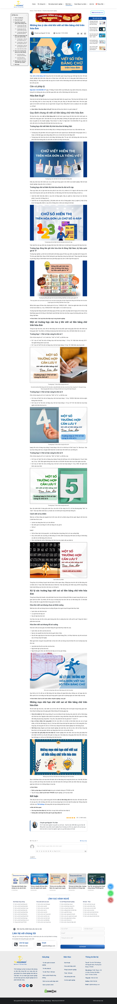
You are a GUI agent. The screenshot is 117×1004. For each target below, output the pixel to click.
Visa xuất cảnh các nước (42, 901)
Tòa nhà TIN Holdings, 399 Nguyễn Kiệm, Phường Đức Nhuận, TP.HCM (93, 965)
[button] (78, 33)
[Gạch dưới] (42, 851)
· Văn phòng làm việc (69, 976)
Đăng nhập (84, 840)
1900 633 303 (94, 978)
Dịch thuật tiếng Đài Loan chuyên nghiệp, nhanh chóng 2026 (94, 42)
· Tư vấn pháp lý (46, 968)
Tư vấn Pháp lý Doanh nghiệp (67, 901)
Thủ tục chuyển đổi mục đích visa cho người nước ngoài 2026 (39, 888)
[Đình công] (44, 851)
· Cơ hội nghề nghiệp (69, 980)
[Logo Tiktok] (31, 985)
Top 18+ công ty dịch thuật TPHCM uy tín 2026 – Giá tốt (94, 35)
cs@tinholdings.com (94, 984)
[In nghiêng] (39, 851)
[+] (59, 851)
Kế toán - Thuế (86, 901)
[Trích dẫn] (50, 851)
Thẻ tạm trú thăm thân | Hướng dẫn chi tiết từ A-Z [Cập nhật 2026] (77, 888)
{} (57, 851)
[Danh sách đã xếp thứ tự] (46, 851)
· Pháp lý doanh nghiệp (70, 969)
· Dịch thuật (67, 962)
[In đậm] (37, 851)
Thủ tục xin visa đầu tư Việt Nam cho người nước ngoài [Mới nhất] (57, 888)
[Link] (55, 851)
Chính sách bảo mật (98, 1000)
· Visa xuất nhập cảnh (70, 966)
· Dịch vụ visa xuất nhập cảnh (50, 981)
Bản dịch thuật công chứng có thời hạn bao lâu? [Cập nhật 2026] (94, 29)
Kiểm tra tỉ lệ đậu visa (97, 12)
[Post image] (102, 23)
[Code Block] (53, 851)
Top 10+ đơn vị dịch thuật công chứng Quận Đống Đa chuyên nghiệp (94, 48)
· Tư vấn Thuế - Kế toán (48, 972)
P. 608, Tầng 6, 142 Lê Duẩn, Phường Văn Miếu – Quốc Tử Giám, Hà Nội (93, 972)
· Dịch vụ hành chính (47, 984)
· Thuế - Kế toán (68, 973)
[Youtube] (23, 985)
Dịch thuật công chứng (19, 901)
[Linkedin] (27, 985)
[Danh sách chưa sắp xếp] (48, 851)
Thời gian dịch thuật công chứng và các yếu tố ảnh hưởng (94, 23)
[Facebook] (20, 985)
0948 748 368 (93, 981)
